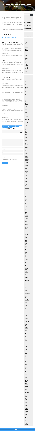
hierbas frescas (3, 126)
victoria (26, 396)
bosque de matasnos (27, 119)
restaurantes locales (8, 127)
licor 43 (26, 271)
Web (2, 152)
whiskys (26, 418)
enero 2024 (26, 64)
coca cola (26, 184)
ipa (25, 239)
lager (25, 262)
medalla (26, 302)
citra (25, 180)
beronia (26, 110)
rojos (25, 356)
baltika (25, 100)
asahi (25, 94)
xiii (25, 420)
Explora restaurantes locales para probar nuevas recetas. (7, 36)
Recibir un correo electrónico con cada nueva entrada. (7, 160)
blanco (25, 115)
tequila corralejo (26, 379)
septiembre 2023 (26, 67)
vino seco (26, 405)
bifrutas (26, 112)
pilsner (25, 331)
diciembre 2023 (26, 65)
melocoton (26, 303)
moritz (25, 314)
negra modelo (26, 318)
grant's (25, 230)
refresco (26, 345)
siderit (25, 368)
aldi (25, 84)
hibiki (25, 236)
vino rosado (26, 404)
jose (25, 249)
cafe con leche (26, 130)
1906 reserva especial (27, 77)
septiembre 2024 (26, 58)
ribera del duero (26, 351)
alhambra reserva (26, 87)
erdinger (26, 208)
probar (17, 126)
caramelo (26, 135)
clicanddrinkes (3, 128)
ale (25, 85)
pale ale (26, 323)
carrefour (26, 140)
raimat (25, 339)
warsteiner (26, 414)
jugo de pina (26, 255)
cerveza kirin (26, 163)
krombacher (26, 258)
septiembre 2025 (26, 49)
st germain (26, 374)
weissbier (26, 415)
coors (25, 187)
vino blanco (26, 402)
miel (25, 308)
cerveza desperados (27, 159)
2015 (25, 78)
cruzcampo (26, 191)
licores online (26, 274)
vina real (26, 399)
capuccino (26, 133)
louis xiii (26, 278)
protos (25, 334)
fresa (25, 222)
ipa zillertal (26, 240)
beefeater (26, 106)
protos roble (26, 336)
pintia (25, 333)
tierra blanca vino (26, 384)
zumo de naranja (26, 423)
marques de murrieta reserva (28, 293)
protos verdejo (26, 337)
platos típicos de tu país (14, 126)
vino (25, 401)
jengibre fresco (6, 126)
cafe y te (26, 131)
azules (25, 97)
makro (25, 284)
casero (25, 143)
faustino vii (26, 212)
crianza (25, 189)
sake (25, 361)
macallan (26, 281)
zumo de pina (26, 424)
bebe (25, 103)
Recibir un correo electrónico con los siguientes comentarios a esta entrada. (9, 159)
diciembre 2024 (26, 56)
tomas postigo (26, 386)
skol (25, 371)
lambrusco (26, 264)
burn (25, 128)
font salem (26, 219)
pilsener (26, 330)
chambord (26, 172)
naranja (25, 317)
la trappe (26, 261)
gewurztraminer (26, 224)
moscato (26, 315)
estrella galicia (26, 209)
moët (25, 312)
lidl (25, 275)
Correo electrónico (4, 149)
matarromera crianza (27, 299)
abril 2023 (26, 71)
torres (25, 387)
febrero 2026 (26, 45)
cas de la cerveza (26, 141)
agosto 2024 (26, 59)
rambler (26, 340)
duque (25, 203)
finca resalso (26, 216)
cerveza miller (26, 165)
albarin (25, 82)
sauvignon (26, 365)
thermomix (26, 382)
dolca (25, 200)
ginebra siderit (26, 227)
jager (25, 244)
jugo (25, 253)
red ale (25, 343)
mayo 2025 (26, 52)
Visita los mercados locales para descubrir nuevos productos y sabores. (9, 37)
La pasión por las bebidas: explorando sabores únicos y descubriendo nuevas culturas (7, 131)
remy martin (26, 348)
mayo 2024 (26, 61)
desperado (26, 197)
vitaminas (26, 412)
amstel (25, 91)
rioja (25, 352)
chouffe (26, 178)
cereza (25, 150)
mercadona (26, 305)
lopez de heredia (26, 277)
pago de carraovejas (27, 321)
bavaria (25, 102)
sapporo (26, 364)
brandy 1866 (26, 121)
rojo (25, 355)
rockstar (26, 354)
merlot (25, 306)
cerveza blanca (26, 155)
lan (25, 265)
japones (26, 246)
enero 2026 (26, 46)
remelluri (26, 346)
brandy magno (26, 124)
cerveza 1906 (26, 153)
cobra (25, 183)
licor (25, 270)
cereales (26, 149)
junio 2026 (26, 42)
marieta (26, 290)
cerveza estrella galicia (27, 161)
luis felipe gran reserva (27, 280)
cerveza (26, 152)
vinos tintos (26, 410)
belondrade (26, 107)
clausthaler (26, 181)
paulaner (26, 324)
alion (25, 88)
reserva (26, 349)
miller (25, 309)
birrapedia (26, 113)
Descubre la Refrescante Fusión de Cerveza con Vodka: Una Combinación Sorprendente (28, 29)
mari (25, 289)
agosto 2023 (26, 68)
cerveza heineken (26, 162)
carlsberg (26, 137)
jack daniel (26, 243)
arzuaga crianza (26, 93)
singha (25, 370)
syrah (25, 376)
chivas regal (26, 177)
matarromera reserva (27, 300)
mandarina (26, 286)
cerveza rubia (26, 169)
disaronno (26, 199)
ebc (25, 205)
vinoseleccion (26, 411)
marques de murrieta (27, 292)
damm (25, 196)
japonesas (26, 247)
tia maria (26, 383)
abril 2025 (26, 53)
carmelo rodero (26, 138)
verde (25, 393)
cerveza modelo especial (27, 166)
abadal (25, 81)
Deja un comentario (16, 128)
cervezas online (26, 171)
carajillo (26, 134)
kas (25, 256)
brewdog (26, 125)
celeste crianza (26, 147)
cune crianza (26, 194)
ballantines (26, 99)
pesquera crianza (26, 327)
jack (25, 242)
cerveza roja (26, 168)
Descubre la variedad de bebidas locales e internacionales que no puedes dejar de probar (18, 132)
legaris (25, 267)
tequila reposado (26, 380)
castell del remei (26, 144)
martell (25, 296)
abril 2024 (26, 62)
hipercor (26, 237)
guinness (26, 233)
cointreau (26, 186)
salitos (25, 362)
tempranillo (26, 377)
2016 (25, 79)
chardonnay (26, 175)
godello (26, 228)
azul (25, 96)
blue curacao (26, 116)
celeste (26, 146)
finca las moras (26, 215)
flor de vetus (26, 218)
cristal (25, 190)
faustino (26, 211)
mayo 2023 (26, 70)
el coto (26, 206)
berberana (26, 109)
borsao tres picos (26, 118)
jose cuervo (26, 250)
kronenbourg (26, 259)
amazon (26, 90)
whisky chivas (26, 417)
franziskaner (26, 221)
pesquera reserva (26, 328)
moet (25, 311)
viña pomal (26, 398)
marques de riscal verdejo (27, 295)
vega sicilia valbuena (27, 392)
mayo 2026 (26, 43)
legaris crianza (26, 268)
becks (25, 105)
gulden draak (26, 234)
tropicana (26, 389)
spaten (25, 373)
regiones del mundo (3, 127)
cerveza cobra (26, 156)
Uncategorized (11, 128)
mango (25, 287)
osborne (26, 320)
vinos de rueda (26, 408)
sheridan (26, 367)
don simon (26, 202)
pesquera (26, 326)
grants (25, 231)
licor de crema (26, 272)
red (25, 342)
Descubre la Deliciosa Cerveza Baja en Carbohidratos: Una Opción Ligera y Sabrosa (28, 24)
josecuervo (26, 252)
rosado (25, 358)
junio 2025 (26, 51)
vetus (25, 395)
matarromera (26, 298)
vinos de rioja (26, 407)
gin (25, 225)
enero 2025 (26, 55)
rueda (25, 359)
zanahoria (26, 421)
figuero (25, 214)
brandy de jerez (26, 122)
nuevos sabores (10, 126)
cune (25, 193)
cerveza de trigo (26, 158)
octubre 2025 (26, 48)
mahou (25, 283)
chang (25, 174)
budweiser (26, 127)
